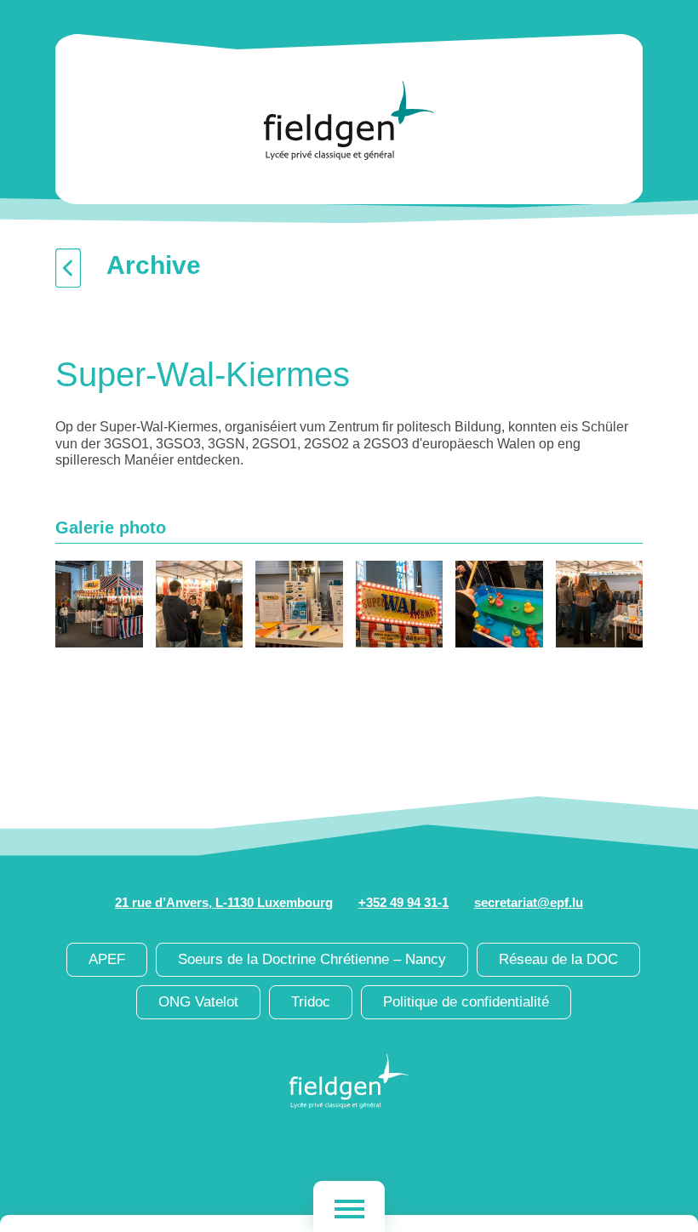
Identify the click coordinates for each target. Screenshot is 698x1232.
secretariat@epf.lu (528, 902)
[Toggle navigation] (349, 1206)
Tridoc (310, 1002)
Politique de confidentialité (466, 1002)
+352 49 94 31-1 (403, 902)
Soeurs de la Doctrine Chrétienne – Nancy (312, 959)
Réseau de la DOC (558, 959)
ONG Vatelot (198, 1002)
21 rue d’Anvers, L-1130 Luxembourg (224, 902)
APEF (107, 959)
